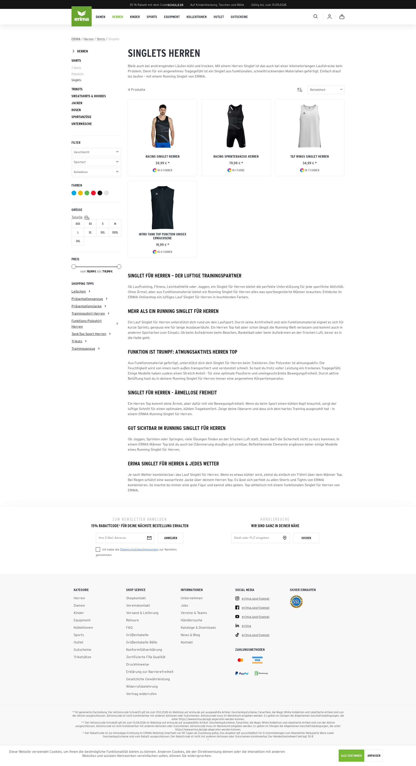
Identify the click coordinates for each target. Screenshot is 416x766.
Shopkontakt (136, 598)
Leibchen (79, 291)
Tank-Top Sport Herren (89, 334)
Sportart (80, 162)
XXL (103, 232)
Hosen (76, 110)
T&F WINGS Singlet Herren (309, 156)
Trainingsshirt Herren (88, 313)
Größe (77, 210)
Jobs (184, 605)
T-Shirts (76, 68)
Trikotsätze (82, 657)
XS (90, 223)
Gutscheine (82, 649)
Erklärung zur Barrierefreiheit (150, 672)
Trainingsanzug (83, 348)
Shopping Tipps (83, 283)
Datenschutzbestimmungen (139, 549)
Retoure (132, 620)
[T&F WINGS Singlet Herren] (310, 126)
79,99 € (107, 271)
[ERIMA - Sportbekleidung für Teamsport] (82, 16)
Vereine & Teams (194, 613)
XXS (78, 223)
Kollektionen (83, 627)
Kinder (79, 613)
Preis (75, 259)
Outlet (78, 642)
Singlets (76, 80)
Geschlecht (81, 152)
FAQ (129, 627)
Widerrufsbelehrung (142, 686)
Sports (79, 635)
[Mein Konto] (329, 16)
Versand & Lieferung (142, 613)
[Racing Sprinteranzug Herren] (236, 126)
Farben (77, 185)
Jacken (77, 103)
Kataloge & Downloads (198, 627)
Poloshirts (78, 74)
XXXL (115, 232)
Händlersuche (191, 620)
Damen (79, 605)
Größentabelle (137, 635)
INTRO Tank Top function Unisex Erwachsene (162, 236)
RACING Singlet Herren (163, 156)
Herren (82, 51)
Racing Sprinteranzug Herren (236, 156)
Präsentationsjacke (87, 306)
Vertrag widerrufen (141, 694)
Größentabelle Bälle (141, 642)
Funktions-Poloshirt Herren (87, 323)
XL (90, 232)
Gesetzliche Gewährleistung (148, 679)
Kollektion (81, 172)
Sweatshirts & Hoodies (89, 96)
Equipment (82, 620)
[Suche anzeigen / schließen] (300, 16)
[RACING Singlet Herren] (162, 126)
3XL (78, 241)
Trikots (77, 89)
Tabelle (77, 217)
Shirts (76, 60)
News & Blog (190, 635)
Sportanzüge (81, 117)
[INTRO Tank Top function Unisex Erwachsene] (162, 207)
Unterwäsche (82, 124)
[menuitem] (100, 17)
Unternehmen (192, 598)
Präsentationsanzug (87, 299)
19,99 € (92, 271)
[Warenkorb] (341, 16)
